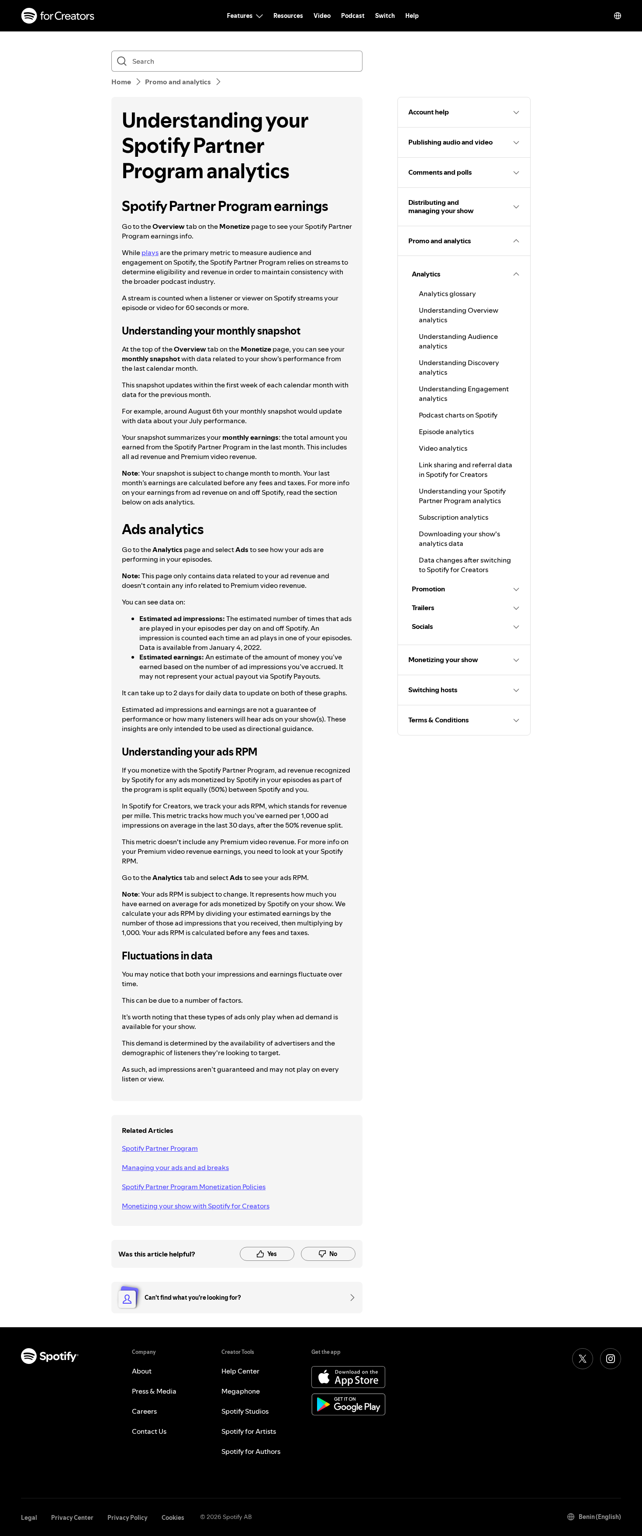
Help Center (240, 1371)
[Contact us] (349, 1297)
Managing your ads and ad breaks (175, 1167)
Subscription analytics (453, 517)
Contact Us (149, 1431)
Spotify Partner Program (160, 1148)
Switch (385, 15)
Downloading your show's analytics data (459, 538)
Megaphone (240, 1391)
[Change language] (617, 16)
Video (322, 15)
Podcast (353, 15)
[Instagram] (610, 1358)
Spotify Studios (245, 1411)
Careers (144, 1411)
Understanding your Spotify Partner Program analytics (462, 495)
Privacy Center (72, 1517)
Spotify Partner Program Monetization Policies (194, 1186)
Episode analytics (446, 431)
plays (150, 252)
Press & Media (154, 1391)
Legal (29, 1517)
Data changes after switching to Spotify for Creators (465, 564)
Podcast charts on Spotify (458, 415)
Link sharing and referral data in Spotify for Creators (465, 469)
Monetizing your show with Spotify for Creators (195, 1206)
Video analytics (443, 448)
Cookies (173, 1517)
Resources (288, 15)
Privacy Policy (127, 1517)
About (142, 1371)
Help (412, 15)
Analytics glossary (447, 293)
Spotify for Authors (250, 1451)
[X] (582, 1358)
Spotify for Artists (248, 1431)
